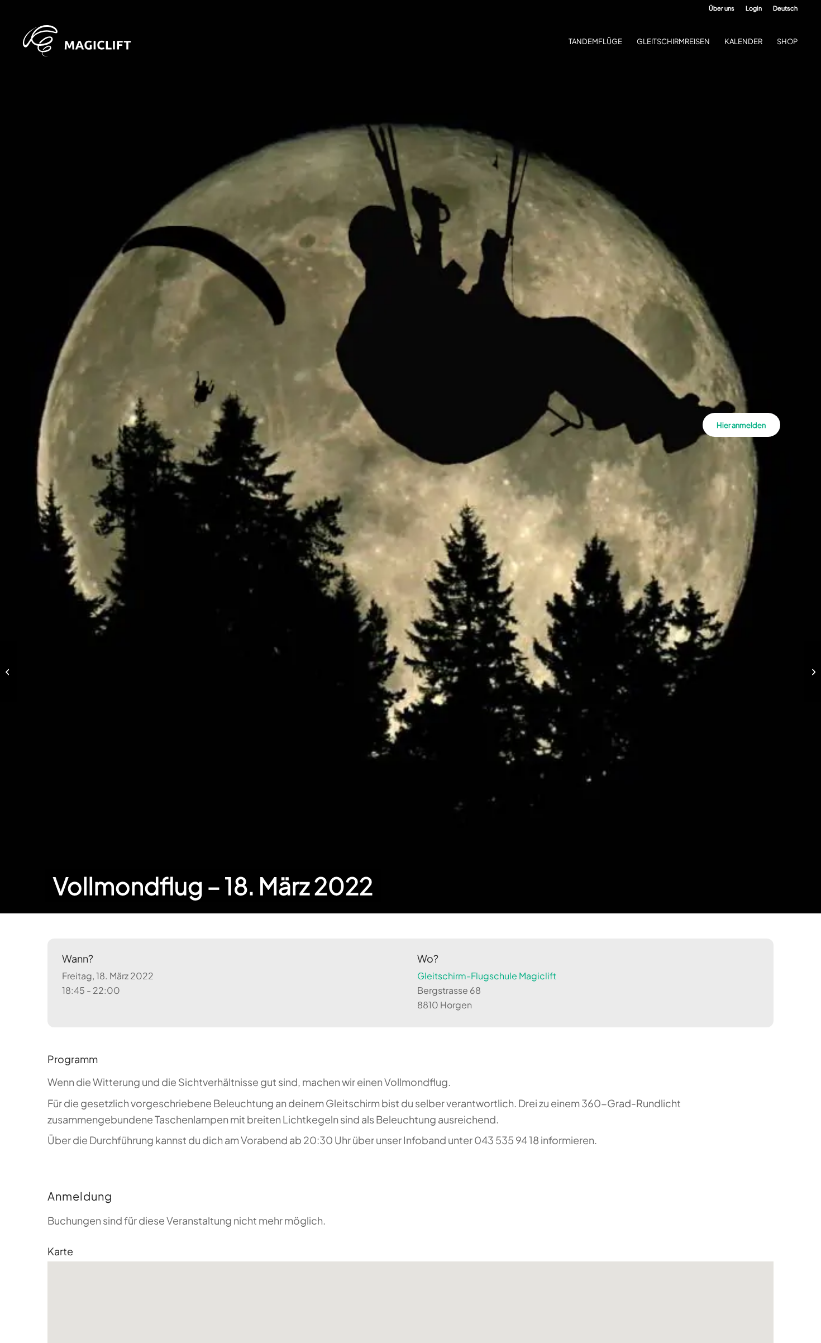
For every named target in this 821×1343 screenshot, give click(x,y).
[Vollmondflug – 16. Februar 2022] (8, 671)
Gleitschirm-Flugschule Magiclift (486, 976)
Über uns (721, 8)
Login (754, 8)
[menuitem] (721, 8)
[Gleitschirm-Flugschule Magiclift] (80, 41)
